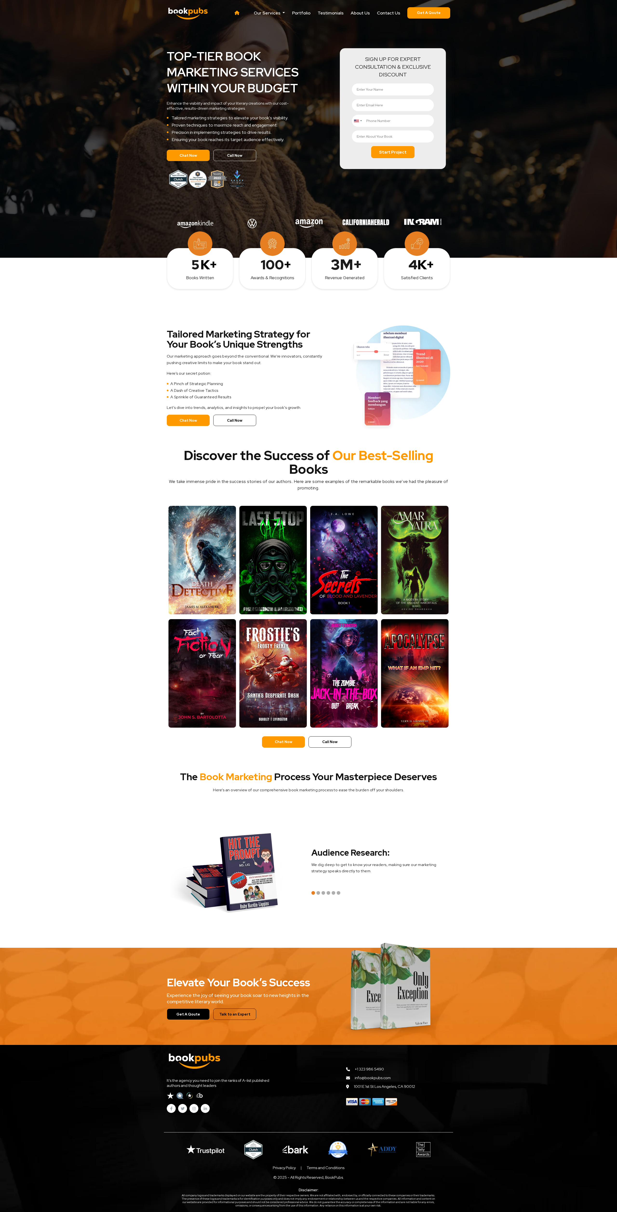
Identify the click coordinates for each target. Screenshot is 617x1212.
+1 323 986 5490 (369, 1069)
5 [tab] (333, 893)
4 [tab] (328, 893)
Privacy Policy (284, 1167)
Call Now (234, 155)
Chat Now (188, 155)
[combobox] (357, 121)
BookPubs (334, 1177)
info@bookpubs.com (373, 1077)
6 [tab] (338, 893)
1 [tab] (313, 893)
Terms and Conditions (325, 1167)
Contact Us (388, 13)
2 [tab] (318, 893)
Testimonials (330, 13)
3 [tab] (323, 893)
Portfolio (301, 13)
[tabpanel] (380, 862)
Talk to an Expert (234, 1014)
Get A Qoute (429, 12)
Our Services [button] (267, 13)
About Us (360, 13)
